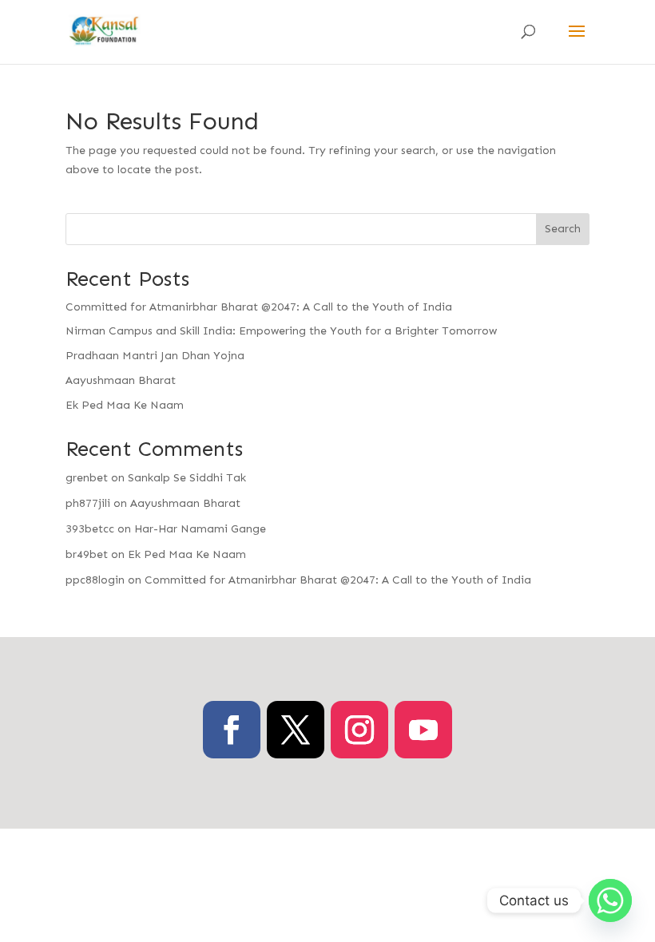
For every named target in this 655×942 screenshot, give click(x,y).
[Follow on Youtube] (423, 729)
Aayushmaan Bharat (121, 380)
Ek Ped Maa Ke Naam (125, 405)
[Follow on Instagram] (359, 729)
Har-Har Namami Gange (200, 529)
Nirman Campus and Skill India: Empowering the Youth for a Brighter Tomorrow (281, 331)
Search (563, 229)
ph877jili (88, 503)
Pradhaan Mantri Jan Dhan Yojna (155, 355)
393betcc (90, 529)
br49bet (87, 554)
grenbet (87, 478)
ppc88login (95, 580)
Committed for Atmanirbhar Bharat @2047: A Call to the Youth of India (259, 307)
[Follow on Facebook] (231, 729)
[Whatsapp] (610, 900)
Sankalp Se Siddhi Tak (187, 478)
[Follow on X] (295, 729)
